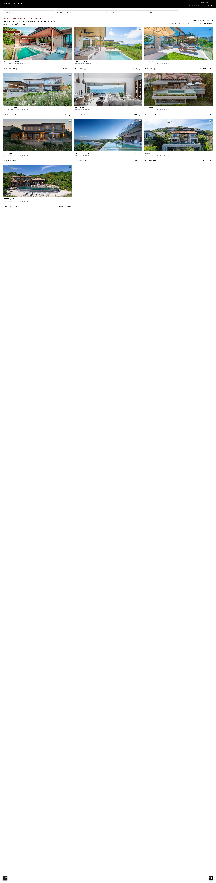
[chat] (211, 878)
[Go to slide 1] (35, 103)
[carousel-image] (37, 43)
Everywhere (6, 18)
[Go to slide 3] (178, 103)
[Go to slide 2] (36, 103)
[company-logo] (13, 4)
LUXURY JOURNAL (109, 4)
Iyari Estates (38, 18)
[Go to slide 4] (109, 103)
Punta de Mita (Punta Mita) (25, 18)
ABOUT (133, 4)
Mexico (14, 18)
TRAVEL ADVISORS (123, 4)
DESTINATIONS (85, 4)
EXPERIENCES (96, 4)
